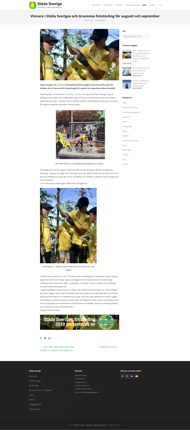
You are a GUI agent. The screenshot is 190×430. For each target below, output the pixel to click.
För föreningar (35, 381)
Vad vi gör (33, 376)
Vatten (125, 164)
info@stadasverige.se (90, 392)
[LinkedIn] (132, 376)
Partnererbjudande (130, 140)
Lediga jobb (127, 126)
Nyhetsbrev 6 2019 (109, 346)
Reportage (126, 150)
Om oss (32, 399)
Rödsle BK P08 (64, 276)
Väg (124, 159)
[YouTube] (137, 376)
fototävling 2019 (71, 94)
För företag (33, 385)
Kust (124, 121)
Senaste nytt (34, 409)
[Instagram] (127, 376)
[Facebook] (122, 376)
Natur (124, 131)
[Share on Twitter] (45, 338)
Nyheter (103, 20)
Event (31, 395)
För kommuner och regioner (41, 390)
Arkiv (97, 20)
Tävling (125, 154)
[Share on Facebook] (41, 338)
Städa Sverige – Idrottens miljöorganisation (90, 425)
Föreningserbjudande (131, 112)
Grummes (61, 85)
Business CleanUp (129, 107)
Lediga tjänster (35, 404)
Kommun (126, 117)
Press (124, 145)
